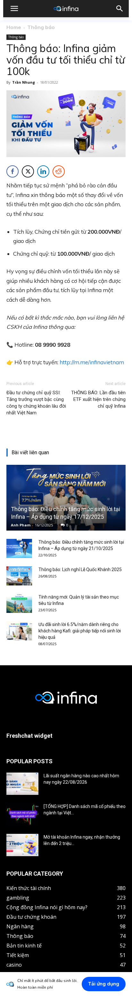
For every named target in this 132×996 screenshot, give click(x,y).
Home (13, 27)
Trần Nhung (23, 82)
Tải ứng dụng (103, 983)
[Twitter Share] (28, 171)
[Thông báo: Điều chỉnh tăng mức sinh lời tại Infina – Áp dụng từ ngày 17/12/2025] (66, 498)
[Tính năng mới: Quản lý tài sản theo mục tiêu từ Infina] (19, 603)
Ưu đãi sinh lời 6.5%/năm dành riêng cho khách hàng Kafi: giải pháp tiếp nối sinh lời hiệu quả (79, 631)
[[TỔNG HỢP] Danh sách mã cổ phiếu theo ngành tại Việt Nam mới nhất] (22, 814)
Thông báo (41, 27)
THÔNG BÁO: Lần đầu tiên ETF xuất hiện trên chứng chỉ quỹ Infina (98, 399)
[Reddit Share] (59, 171)
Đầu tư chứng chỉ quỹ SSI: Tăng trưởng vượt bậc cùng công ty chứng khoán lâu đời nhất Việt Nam (36, 403)
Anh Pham (20, 525)
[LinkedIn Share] (43, 171)
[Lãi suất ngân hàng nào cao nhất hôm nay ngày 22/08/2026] (22, 784)
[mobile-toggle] (14, 8)
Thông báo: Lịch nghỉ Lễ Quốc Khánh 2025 (80, 569)
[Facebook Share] (12, 171)
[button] (120, 8)
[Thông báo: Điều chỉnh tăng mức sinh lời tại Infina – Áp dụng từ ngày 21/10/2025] (19, 548)
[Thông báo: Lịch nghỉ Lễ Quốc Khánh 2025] (19, 575)
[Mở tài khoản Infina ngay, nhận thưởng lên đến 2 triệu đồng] (22, 845)
